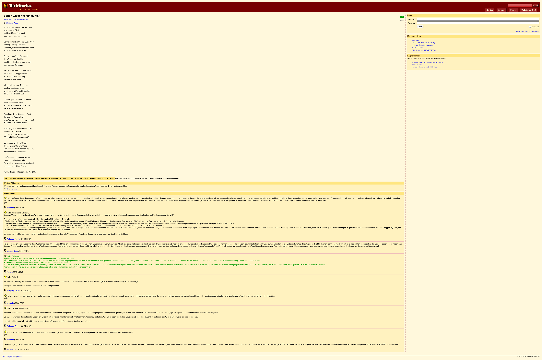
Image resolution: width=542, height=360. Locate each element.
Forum (513, 10)
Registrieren (520, 31)
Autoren (501, 10)
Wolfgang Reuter (12, 23)
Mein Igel (415, 40)
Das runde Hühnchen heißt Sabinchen (424, 67)
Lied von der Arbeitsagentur (422, 45)
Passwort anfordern (532, 31)
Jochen (10, 272)
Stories (490, 10)
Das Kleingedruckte (9, 356)
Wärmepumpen (417, 47)
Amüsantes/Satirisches (20, 19)
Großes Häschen (417, 65)
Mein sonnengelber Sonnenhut (423, 50)
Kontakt (19, 356)
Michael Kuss (12, 251)
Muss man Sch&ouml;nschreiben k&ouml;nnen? (427, 62)
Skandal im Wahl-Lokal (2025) (423, 43)
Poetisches (7, 19)
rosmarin (10, 208)
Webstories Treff (529, 10)
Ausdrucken (12, 189)
